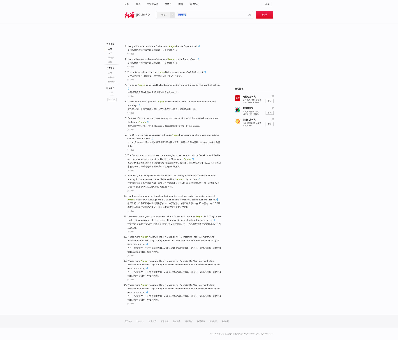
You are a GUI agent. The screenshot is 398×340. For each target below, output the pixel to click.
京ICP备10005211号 (265, 334)
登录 (267, 4)
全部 (110, 73)
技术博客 (176, 321)
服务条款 (236, 334)
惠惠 (180, 4)
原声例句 (110, 68)
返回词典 (112, 99)
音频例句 (112, 77)
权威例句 (110, 88)
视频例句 (112, 82)
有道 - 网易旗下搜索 (137, 15)
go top (112, 93)
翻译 (138, 4)
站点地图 (213, 321)
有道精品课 (152, 4)
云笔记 (168, 4)
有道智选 (152, 321)
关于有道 (128, 321)
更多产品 (194, 4)
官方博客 (164, 321)
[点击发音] (199, 46)
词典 (126, 4)
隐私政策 (228, 334)
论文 (110, 62)
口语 (110, 53)
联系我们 (201, 321)
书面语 (111, 58)
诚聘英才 (189, 321)
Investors (140, 321)
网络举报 (225, 321)
